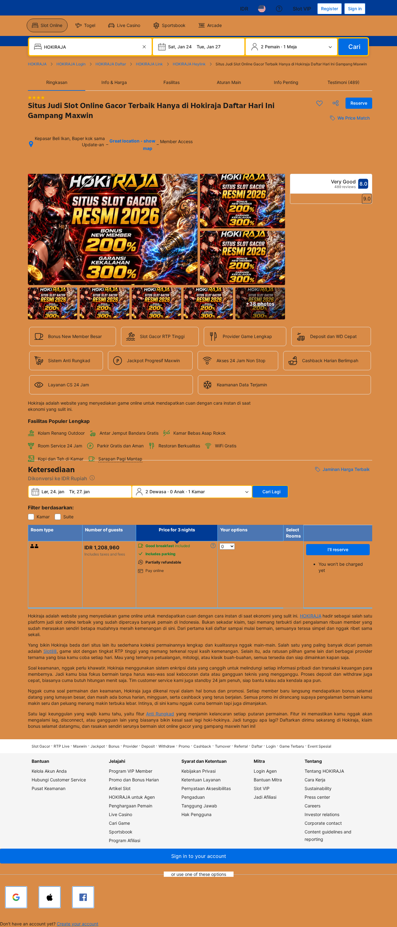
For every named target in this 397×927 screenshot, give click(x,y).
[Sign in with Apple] (49, 897)
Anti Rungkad (160, 713)
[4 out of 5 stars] (36, 97)
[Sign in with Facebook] (83, 897)
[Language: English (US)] (261, 8)
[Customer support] (279, 8)
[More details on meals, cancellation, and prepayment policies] (213, 545)
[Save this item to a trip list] (319, 103)
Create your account (77, 923)
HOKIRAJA (310, 615)
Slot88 (50, 651)
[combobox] (91, 46)
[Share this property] (335, 103)
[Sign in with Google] (16, 897)
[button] (198, 856)
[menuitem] (47, 25)
